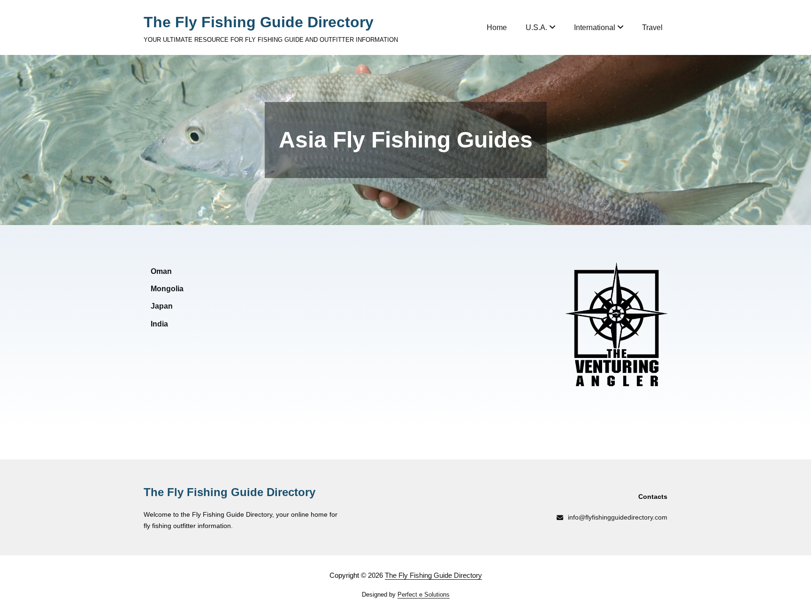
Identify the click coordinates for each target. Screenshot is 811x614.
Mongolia (167, 289)
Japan (162, 306)
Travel (652, 27)
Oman (161, 271)
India (159, 324)
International (594, 27)
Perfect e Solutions (424, 594)
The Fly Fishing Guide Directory (259, 22)
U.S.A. (536, 27)
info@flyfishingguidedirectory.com (617, 517)
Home (497, 27)
